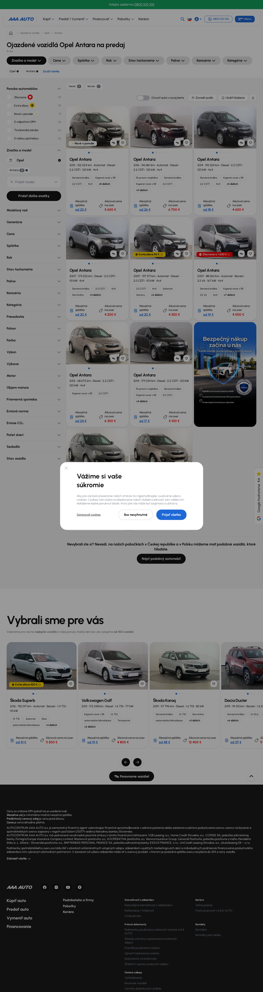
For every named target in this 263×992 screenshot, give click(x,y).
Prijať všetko (171, 515)
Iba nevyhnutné (135, 515)
